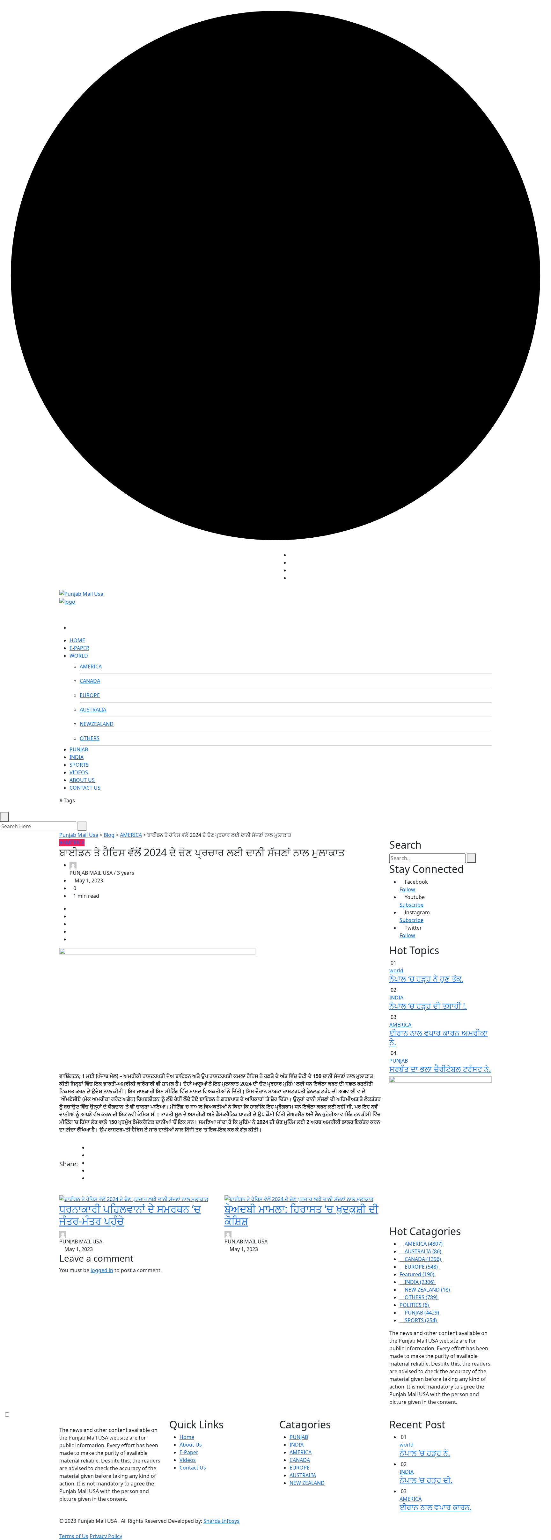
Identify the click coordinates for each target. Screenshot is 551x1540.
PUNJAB (79, 749)
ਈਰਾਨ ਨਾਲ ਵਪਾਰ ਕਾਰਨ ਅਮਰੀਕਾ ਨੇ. (438, 1037)
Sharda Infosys (221, 1520)
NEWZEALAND (97, 723)
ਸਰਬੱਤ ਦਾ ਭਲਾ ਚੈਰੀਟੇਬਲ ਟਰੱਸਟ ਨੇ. (440, 1069)
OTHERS (89, 738)
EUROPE (90, 695)
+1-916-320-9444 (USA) (244, 568)
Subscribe (411, 904)
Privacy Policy (106, 1536)
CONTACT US (85, 787)
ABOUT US (82, 780)
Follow (407, 889)
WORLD (79, 655)
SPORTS (79, 764)
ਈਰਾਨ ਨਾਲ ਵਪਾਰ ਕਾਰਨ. (436, 1507)
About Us (191, 1444)
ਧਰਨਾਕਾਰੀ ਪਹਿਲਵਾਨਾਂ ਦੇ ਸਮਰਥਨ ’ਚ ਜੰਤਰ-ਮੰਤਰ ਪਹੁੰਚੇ (130, 1215)
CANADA (90, 680)
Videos (188, 1459)
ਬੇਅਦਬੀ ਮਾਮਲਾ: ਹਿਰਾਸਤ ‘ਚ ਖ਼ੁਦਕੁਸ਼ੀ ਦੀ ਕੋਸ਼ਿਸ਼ (301, 1215)
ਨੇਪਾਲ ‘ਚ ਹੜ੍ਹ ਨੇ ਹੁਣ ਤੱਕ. (426, 978)
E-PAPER (79, 648)
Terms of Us (73, 1536)
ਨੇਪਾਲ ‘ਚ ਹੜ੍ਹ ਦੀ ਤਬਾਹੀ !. (428, 1005)
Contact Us (193, 1467)
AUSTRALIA (93, 709)
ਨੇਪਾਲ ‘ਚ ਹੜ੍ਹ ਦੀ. (426, 1480)
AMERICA (91, 666)
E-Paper (189, 1452)
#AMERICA (71, 842)
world (396, 970)
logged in (102, 1270)
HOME (77, 640)
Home (187, 1437)
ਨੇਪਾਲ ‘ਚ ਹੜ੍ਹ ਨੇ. (425, 1453)
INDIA (77, 757)
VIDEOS (79, 772)
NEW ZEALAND (307, 1482)
